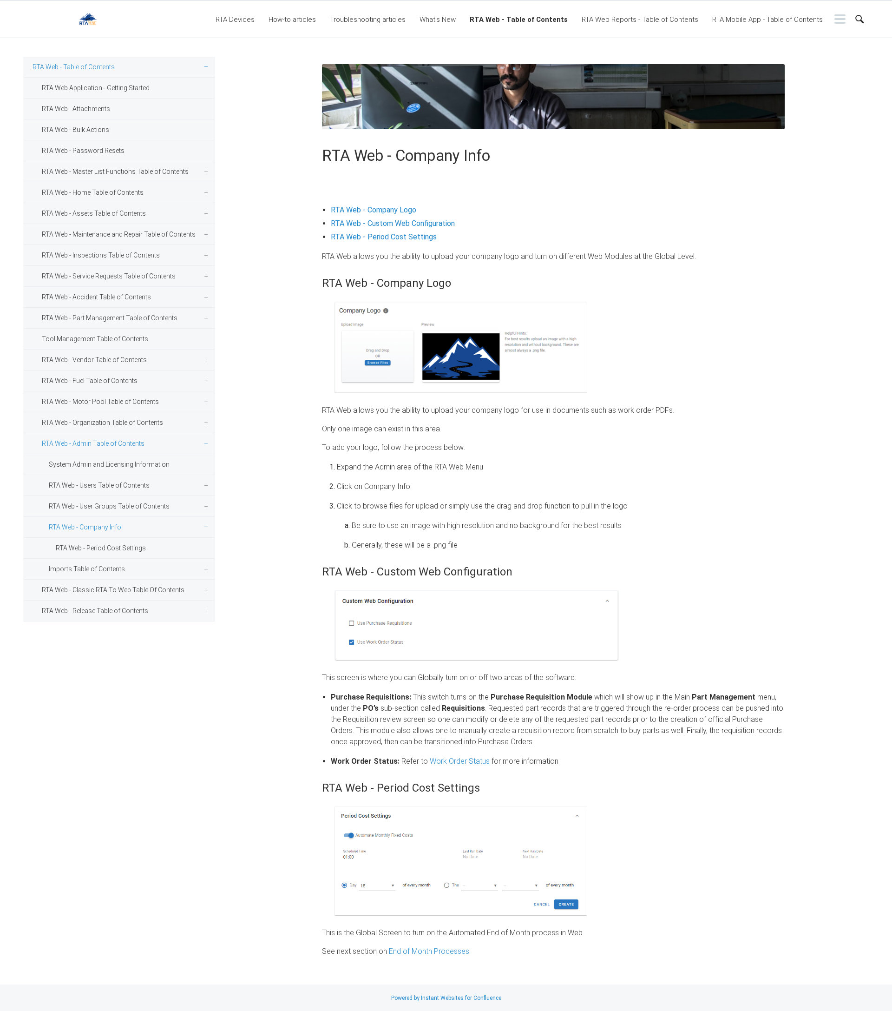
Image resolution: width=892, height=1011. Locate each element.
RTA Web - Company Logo (373, 209)
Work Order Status (460, 761)
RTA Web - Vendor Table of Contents (94, 359)
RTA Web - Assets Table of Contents (94, 213)
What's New (438, 19)
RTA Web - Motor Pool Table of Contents (100, 401)
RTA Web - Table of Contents (519, 19)
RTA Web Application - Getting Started (96, 88)
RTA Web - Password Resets (83, 150)
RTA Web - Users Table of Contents (99, 485)
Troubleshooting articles (368, 19)
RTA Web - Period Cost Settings (101, 548)
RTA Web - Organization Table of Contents (102, 422)
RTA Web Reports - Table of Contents (640, 19)
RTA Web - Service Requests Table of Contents (109, 276)
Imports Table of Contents (87, 569)
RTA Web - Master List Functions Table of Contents (115, 171)
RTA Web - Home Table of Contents (93, 192)
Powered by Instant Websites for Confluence (446, 998)
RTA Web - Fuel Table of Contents (90, 380)
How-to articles (292, 19)
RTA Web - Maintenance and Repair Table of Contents (119, 234)
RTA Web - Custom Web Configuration (393, 223)
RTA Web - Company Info (85, 527)
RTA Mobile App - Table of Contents (767, 19)
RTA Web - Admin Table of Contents (93, 443)
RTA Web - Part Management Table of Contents (109, 318)
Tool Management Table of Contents (95, 339)
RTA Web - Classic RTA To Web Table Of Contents (113, 590)
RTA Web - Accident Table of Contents (96, 297)
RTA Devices (235, 19)
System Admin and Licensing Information (109, 464)
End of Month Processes (429, 951)
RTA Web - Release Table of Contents (95, 611)
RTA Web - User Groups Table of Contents (109, 506)
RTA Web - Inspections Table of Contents (101, 255)
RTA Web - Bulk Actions (75, 129)
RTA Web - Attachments (76, 108)
